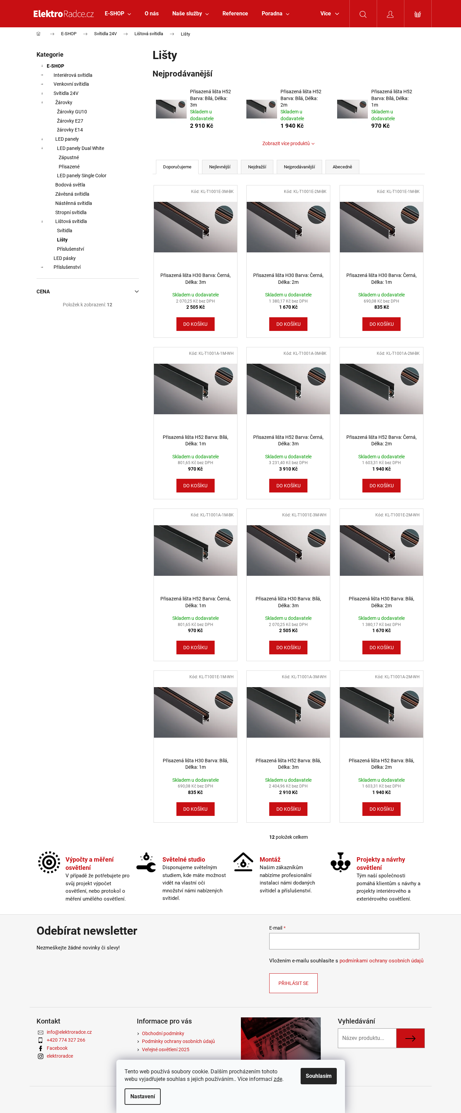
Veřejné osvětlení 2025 (165, 1049)
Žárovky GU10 (72, 111)
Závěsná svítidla (72, 194)
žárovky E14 (70, 130)
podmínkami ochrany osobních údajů (381, 961)
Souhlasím (319, 1076)
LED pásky (65, 258)
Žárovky (63, 102)
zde (278, 1079)
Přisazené (69, 166)
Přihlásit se (293, 983)
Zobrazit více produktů (286, 143)
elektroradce (60, 1056)
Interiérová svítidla (73, 75)
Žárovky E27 (70, 121)
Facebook (57, 1048)
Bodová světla (70, 184)
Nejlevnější (219, 166)
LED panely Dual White (80, 148)
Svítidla (64, 230)
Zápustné (69, 157)
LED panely (67, 139)
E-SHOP (55, 66)
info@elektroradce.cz (69, 1032)
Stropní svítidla (71, 212)
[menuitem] (118, 13)
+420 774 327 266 (66, 1040)
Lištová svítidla (71, 221)
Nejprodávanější (299, 166)
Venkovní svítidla (71, 84)
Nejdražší (257, 166)
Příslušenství (70, 249)
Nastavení (142, 1096)
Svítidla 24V (66, 93)
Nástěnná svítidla (73, 203)
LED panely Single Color (81, 175)
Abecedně (342, 166)
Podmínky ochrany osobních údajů (178, 1041)
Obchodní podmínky (163, 1033)
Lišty (62, 239)
